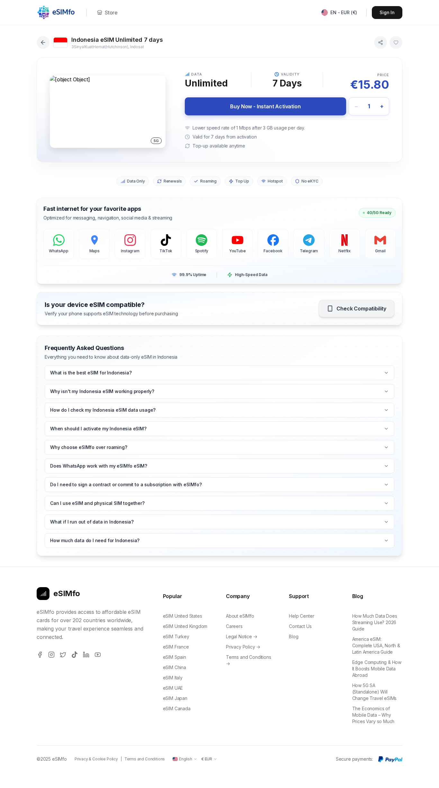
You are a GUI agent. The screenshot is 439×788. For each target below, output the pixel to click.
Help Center (301, 616)
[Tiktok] (74, 654)
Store (111, 12)
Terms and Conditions (144, 759)
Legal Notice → (241, 636)
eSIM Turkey (176, 636)
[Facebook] (40, 654)
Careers (234, 626)
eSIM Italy (173, 677)
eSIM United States (182, 616)
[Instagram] (51, 654)
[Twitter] (63, 654)
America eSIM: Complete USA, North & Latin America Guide (376, 645)
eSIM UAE (173, 688)
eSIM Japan (175, 698)
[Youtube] (97, 654)
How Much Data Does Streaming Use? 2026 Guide (374, 622)
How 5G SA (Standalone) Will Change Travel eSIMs (374, 692)
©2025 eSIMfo (52, 759)
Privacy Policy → (243, 646)
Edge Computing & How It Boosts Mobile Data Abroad (376, 668)
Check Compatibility (361, 308)
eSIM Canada (177, 708)
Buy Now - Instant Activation (265, 106)
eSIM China (174, 667)
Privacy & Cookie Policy (96, 759)
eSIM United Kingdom (185, 626)
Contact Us (300, 626)
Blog (293, 636)
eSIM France (176, 646)
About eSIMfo (240, 616)
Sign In (387, 12)
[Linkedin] (86, 654)
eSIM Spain (174, 657)
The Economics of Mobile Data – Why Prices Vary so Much (373, 715)
